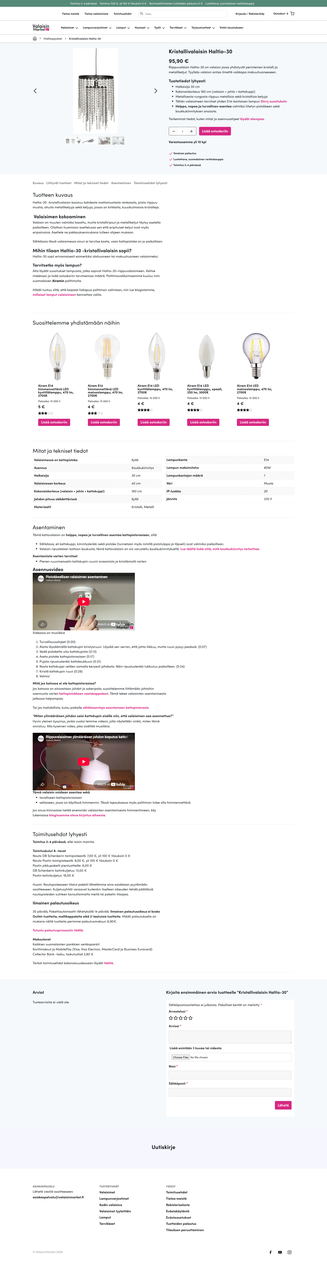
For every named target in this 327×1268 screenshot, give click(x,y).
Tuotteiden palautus (181, 1223)
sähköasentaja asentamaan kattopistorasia (116, 707)
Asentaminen (121, 183)
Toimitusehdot (122, 14)
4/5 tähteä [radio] (186, 1018)
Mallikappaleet (53, 38)
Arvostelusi (178, 1011)
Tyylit (157, 27)
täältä (108, 963)
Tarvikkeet (176, 27)
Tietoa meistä (70, 14)
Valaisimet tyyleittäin (115, 1211)
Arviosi (175, 1026)
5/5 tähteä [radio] (190, 1018)
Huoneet (140, 27)
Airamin (58, 280)
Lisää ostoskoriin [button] (54, 422)
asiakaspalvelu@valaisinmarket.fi (58, 1197)
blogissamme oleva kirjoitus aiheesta (77, 815)
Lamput (121, 27)
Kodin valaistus (110, 1204)
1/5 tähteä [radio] (171, 1018)
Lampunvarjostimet (95, 27)
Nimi (173, 1066)
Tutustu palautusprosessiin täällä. (58, 930)
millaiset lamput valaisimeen (54, 294)
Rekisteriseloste (178, 1204)
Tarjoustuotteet (201, 27)
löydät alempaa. (252, 118)
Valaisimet (67, 27)
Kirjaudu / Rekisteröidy (250, 14)
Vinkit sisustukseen (231, 27)
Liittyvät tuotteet (58, 183)
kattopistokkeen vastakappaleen (83, 693)
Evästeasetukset (178, 1217)
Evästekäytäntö (177, 1211)
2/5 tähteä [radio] (176, 1018)
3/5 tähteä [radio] (181, 1018)
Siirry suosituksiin (274, 101)
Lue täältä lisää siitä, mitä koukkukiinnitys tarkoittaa (219, 548)
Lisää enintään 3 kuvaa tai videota (195, 1048)
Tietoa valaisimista (96, 14)
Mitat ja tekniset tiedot (91, 183)
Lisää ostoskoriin (215, 130)
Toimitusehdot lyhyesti (150, 183)
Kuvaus (38, 183)
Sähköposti (178, 1083)
